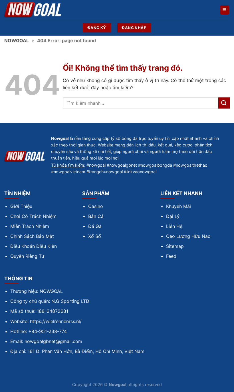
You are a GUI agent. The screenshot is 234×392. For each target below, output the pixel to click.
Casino (95, 206)
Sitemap (175, 246)
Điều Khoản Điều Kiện (33, 246)
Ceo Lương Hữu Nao (188, 236)
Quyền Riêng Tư (27, 256)
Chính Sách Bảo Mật (32, 236)
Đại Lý (172, 216)
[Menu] (224, 10)
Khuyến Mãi (178, 206)
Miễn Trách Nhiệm (29, 226)
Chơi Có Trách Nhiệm (33, 216)
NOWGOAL (16, 40)
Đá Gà (95, 226)
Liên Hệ (174, 226)
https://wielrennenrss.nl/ (56, 321)
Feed (171, 256)
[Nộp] (224, 103)
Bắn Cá (96, 216)
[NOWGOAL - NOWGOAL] (32, 10)
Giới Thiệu (21, 206)
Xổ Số (94, 236)
